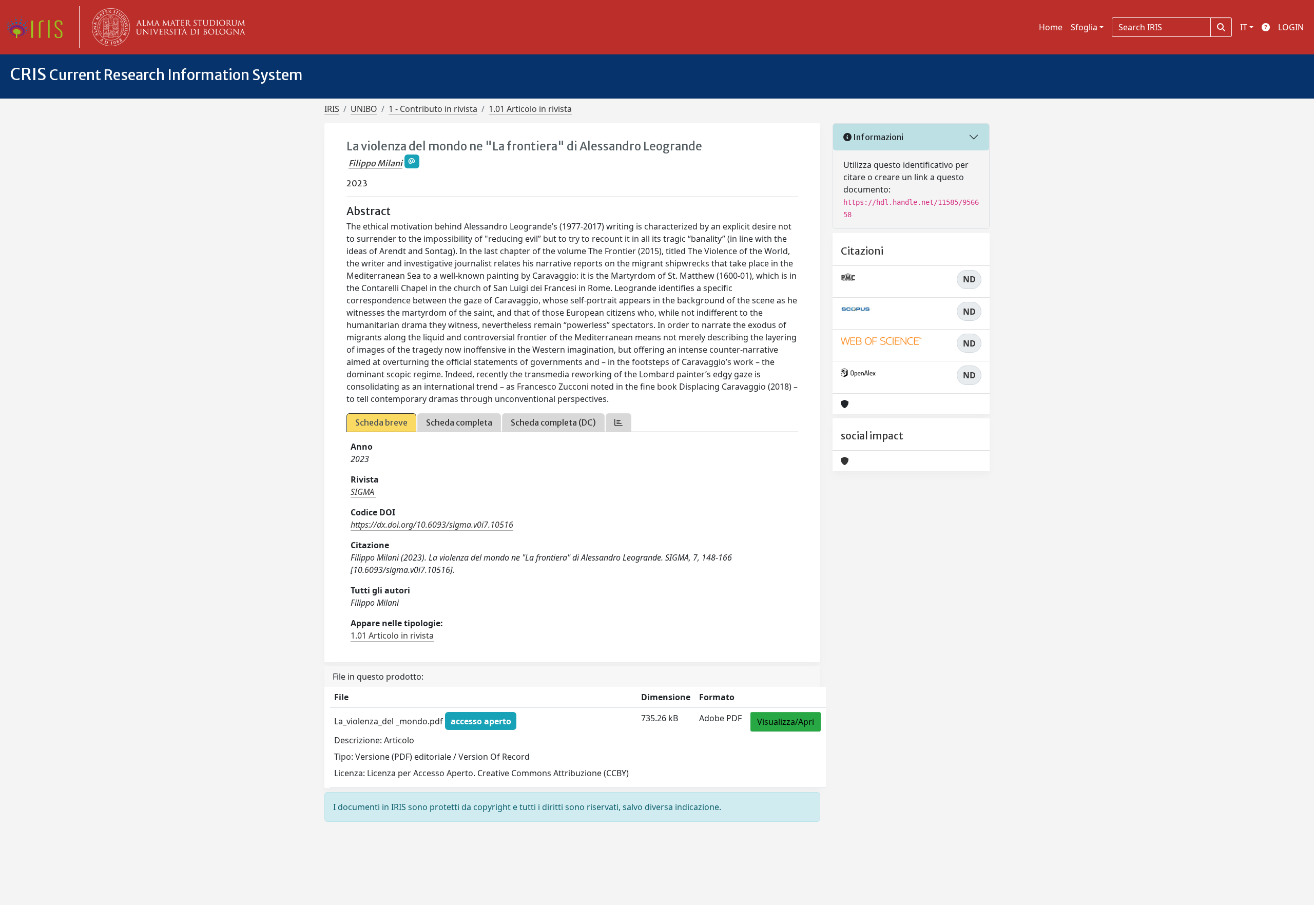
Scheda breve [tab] (381, 422)
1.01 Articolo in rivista (530, 108)
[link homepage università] (166, 27)
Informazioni (877, 137)
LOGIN (1291, 27)
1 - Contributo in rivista (433, 108)
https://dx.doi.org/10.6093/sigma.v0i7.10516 (432, 524)
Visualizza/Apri (785, 721)
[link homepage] (38, 27)
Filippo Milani (375, 163)
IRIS (331, 108)
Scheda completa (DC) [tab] (553, 422)
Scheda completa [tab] (459, 422)
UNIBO (364, 108)
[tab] (618, 422)
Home (1050, 27)
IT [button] (1243, 27)
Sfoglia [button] (1084, 27)
